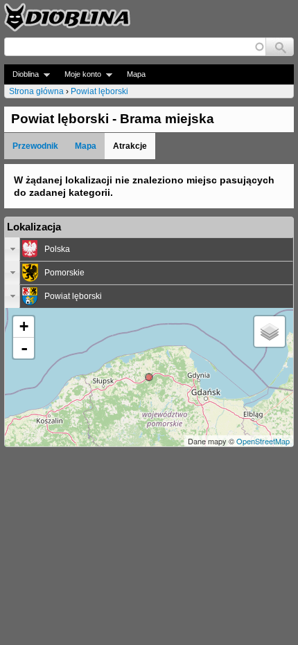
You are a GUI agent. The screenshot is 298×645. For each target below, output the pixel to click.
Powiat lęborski (99, 91)
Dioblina (21, 74)
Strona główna (36, 91)
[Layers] (269, 331)
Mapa (136, 74)
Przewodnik (35, 146)
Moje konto (78, 74)
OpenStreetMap (263, 440)
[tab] (149, 249)
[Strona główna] (67, 17)
